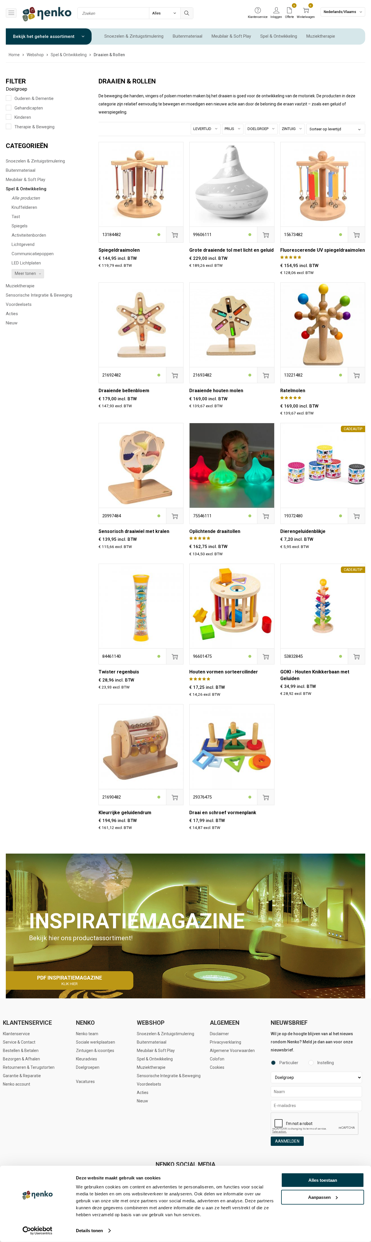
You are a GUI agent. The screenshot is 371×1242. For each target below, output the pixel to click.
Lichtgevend (23, 244)
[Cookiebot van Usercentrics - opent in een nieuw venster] (37, 1230)
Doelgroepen (87, 1067)
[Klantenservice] (258, 10)
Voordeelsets (19, 304)
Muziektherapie (320, 36)
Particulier (288, 1062)
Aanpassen (319, 1196)
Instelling (325, 1062)
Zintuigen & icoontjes (95, 1050)
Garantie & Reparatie (22, 1075)
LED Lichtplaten (26, 263)
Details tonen (89, 1230)
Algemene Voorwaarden (232, 1050)
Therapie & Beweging (34, 126)
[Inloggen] (276, 10)
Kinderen (22, 117)
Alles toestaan (322, 1180)
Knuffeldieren (24, 207)
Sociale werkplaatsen (95, 1042)
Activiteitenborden (29, 235)
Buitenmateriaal (187, 36)
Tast (16, 216)
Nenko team (87, 1033)
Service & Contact (19, 1042)
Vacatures (85, 1081)
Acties (12, 313)
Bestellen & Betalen (21, 1050)
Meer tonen (25, 273)
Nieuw (11, 323)
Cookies (217, 1067)
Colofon (217, 1059)
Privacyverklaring (225, 1042)
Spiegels (20, 226)
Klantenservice (16, 1033)
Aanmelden (287, 1141)
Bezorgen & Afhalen (21, 1059)
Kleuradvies (86, 1059)
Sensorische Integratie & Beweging (39, 295)
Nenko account (16, 1084)
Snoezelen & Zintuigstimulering (133, 36)
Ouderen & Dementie (34, 98)
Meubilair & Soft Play (231, 36)
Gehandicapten (28, 108)
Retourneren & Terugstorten (28, 1067)
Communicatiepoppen (33, 253)
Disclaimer (219, 1033)
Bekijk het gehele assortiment (44, 36)
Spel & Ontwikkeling (278, 36)
